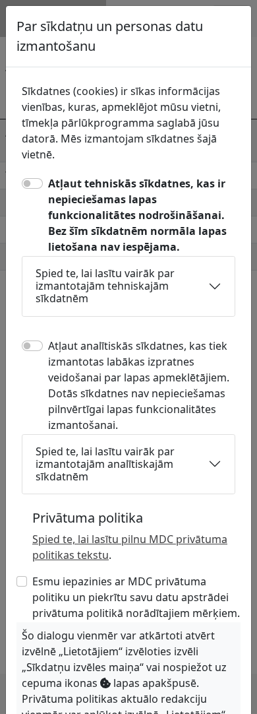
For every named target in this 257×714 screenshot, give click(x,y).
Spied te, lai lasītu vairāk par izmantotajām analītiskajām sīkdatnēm (105, 464)
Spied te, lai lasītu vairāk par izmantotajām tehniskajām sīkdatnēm (105, 286)
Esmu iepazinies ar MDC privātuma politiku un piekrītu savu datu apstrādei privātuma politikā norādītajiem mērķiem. (136, 597)
